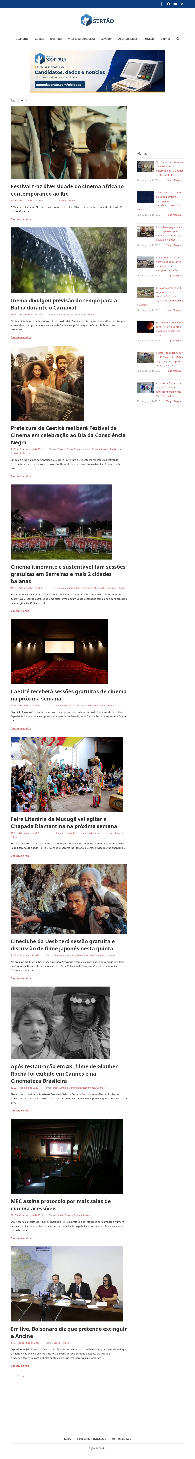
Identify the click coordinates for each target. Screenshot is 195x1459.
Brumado (56, 39)
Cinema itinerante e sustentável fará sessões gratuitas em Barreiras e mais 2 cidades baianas (68, 574)
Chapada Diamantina (66, 833)
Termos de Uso (121, 1438)
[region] (160, 121)
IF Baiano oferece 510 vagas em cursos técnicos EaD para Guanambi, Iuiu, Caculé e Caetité (160, 296)
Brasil (56, 1087)
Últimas (165, 39)
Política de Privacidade (91, 1438)
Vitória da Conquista (81, 39)
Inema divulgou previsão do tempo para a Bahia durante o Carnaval (64, 304)
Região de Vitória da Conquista (88, 955)
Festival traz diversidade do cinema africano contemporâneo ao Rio (67, 190)
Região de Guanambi (93, 705)
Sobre (68, 1438)
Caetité (39, 39)
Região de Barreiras (105, 588)
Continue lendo (20, 219)
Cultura (71, 588)
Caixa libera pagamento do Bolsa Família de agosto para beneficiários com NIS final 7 (160, 201)
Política (65, 1342)
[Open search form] (178, 38)
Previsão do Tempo (74, 314)
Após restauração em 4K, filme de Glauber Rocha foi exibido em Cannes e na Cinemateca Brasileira (64, 1073)
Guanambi (22, 39)
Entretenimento (100, 449)
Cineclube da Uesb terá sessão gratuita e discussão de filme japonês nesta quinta (63, 945)
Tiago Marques (174, 180)
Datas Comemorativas (79, 449)
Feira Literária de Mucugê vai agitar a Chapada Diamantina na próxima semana (64, 822)
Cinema (62, 200)
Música (119, 833)
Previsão (149, 39)
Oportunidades (128, 39)
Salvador (106, 39)
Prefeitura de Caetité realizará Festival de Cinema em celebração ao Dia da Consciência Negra (68, 435)
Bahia (60, 314)
